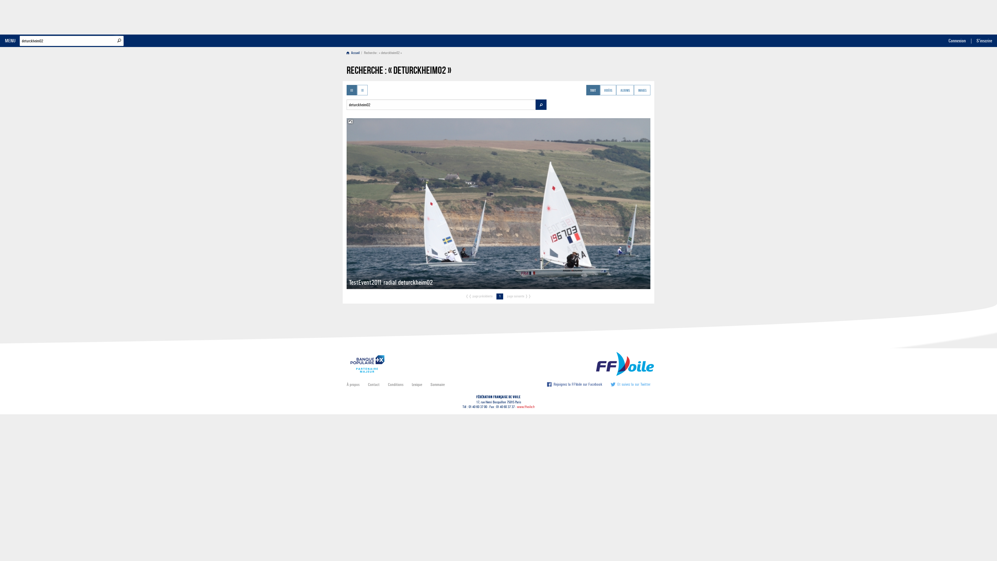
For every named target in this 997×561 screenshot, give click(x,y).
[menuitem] (354, 53)
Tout (593, 90)
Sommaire (437, 384)
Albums (625, 90)
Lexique (417, 384)
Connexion (957, 41)
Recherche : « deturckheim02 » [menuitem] (383, 53)
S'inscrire (984, 41)
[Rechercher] (119, 40)
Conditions (395, 384)
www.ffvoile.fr (526, 407)
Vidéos (608, 90)
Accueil (355, 53)
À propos (353, 384)
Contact (374, 384)
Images (642, 90)
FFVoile (617, 16)
